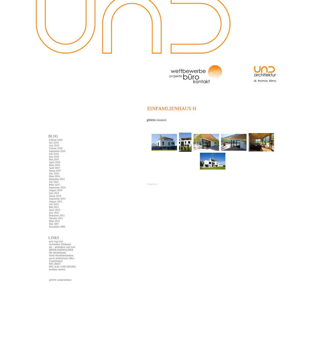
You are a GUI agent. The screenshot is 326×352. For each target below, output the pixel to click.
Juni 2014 (54, 193)
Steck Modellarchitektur (61, 255)
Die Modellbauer (57, 252)
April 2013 (54, 209)
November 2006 (57, 226)
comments (152, 206)
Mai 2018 (54, 159)
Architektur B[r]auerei (60, 244)
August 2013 (55, 201)
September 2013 (57, 198)
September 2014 (57, 187)
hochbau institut (57, 269)
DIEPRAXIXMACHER (61, 249)
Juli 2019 (54, 142)
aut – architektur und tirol (62, 247)
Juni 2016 (54, 173)
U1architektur (56, 261)
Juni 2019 (54, 145)
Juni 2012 (54, 212)
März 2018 (54, 165)
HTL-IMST (55, 263)
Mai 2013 (54, 207)
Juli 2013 (54, 204)
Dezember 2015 (57, 179)
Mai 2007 (54, 223)
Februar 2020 (55, 139)
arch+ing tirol (56, 241)
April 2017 (54, 167)
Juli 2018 (54, 153)
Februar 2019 (55, 148)
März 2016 (54, 176)
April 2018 (54, 162)
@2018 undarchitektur (60, 279)
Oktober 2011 (56, 218)
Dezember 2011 (57, 215)
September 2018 (57, 151)
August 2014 (55, 190)
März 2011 (54, 221)
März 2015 (54, 184)
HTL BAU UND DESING (62, 266)
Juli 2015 (54, 181)
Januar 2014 (55, 195)
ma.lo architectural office (61, 258)
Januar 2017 (55, 170)
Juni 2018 (54, 156)
